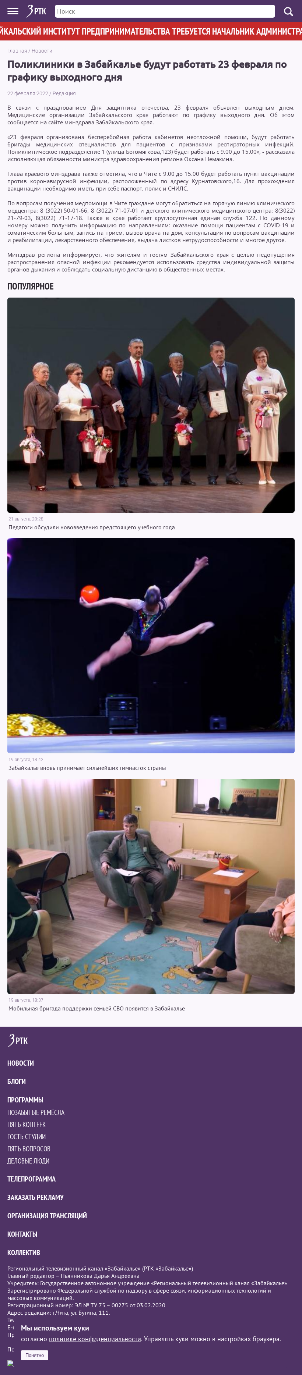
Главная (17, 51)
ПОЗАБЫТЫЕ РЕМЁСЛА (35, 1112)
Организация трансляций (47, 1216)
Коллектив (23, 1252)
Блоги (16, 1081)
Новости (42, 51)
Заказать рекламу (35, 1197)
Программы (25, 1100)
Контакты (22, 1234)
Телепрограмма (31, 1179)
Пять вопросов (28, 1148)
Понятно (34, 1355)
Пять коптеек (26, 1124)
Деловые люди (28, 1161)
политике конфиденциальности (95, 1339)
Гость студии (26, 1136)
